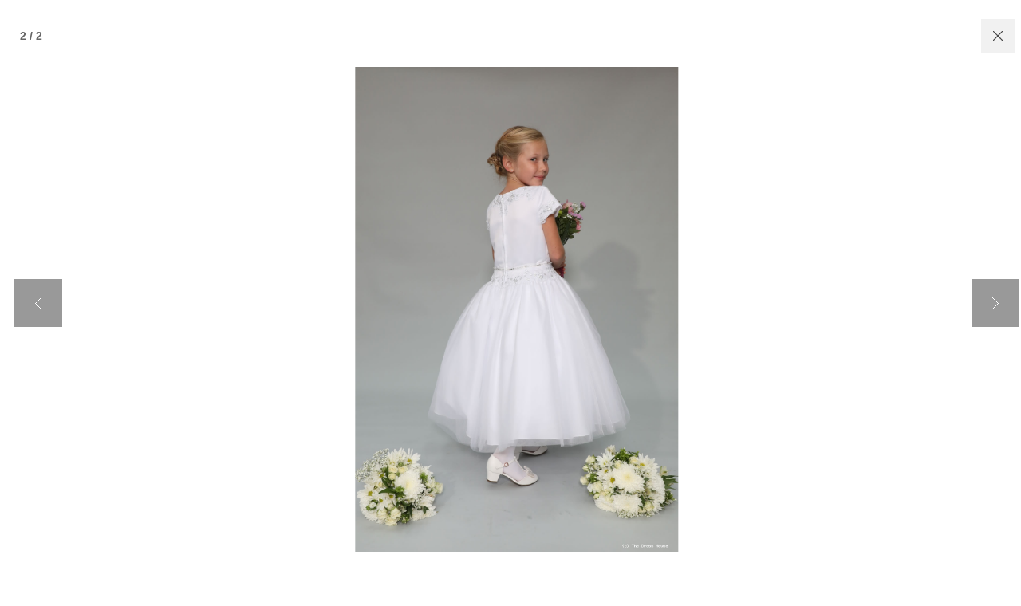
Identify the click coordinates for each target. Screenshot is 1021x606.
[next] (995, 303)
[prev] (38, 303)
